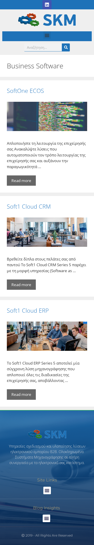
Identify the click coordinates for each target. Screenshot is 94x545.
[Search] (66, 47)
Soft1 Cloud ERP (28, 310)
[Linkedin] (47, 4)
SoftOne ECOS (25, 90)
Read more (21, 180)
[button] (47, 35)
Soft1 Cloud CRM (29, 206)
